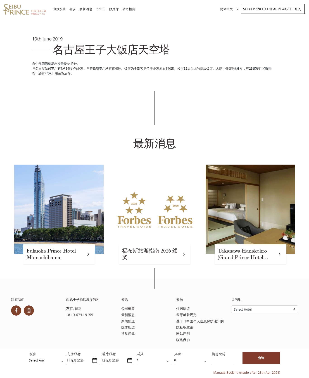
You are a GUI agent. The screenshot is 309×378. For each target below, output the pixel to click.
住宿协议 (183, 308)
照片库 (114, 9)
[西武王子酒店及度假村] (24, 9)
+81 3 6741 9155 (79, 314)
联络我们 (183, 340)
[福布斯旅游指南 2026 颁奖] (154, 209)
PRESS (101, 9)
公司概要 (128, 9)
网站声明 (183, 333)
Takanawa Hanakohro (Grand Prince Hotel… (243, 254)
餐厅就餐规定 (186, 314)
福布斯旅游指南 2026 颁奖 (150, 254)
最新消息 (85, 9)
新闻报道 (128, 321)
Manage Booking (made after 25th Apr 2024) (246, 372)
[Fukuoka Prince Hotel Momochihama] (59, 209)
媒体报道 (128, 327)
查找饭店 (59, 9)
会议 (72, 9)
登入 (298, 9)
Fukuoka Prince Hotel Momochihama (51, 254)
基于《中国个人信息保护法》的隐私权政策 (200, 324)
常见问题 (128, 333)
